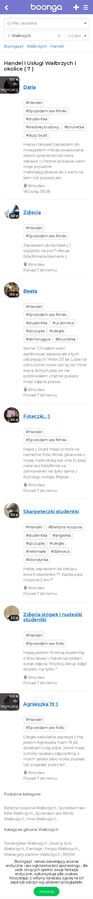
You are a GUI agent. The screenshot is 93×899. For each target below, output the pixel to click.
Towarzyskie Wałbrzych (26, 843)
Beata (30, 291)
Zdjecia (32, 212)
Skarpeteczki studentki (51, 511)
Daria (29, 87)
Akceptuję (46, 891)
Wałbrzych (37, 46)
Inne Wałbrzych (41, 818)
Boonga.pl (13, 46)
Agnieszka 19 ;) (40, 704)
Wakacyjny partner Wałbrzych (32, 854)
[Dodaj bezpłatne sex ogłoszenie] (76, 7)
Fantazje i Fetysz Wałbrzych (52, 848)
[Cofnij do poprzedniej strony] (6, 8)
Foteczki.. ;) (36, 416)
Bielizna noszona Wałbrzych (30, 807)
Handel (57, 46)
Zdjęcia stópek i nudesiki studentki (52, 617)
